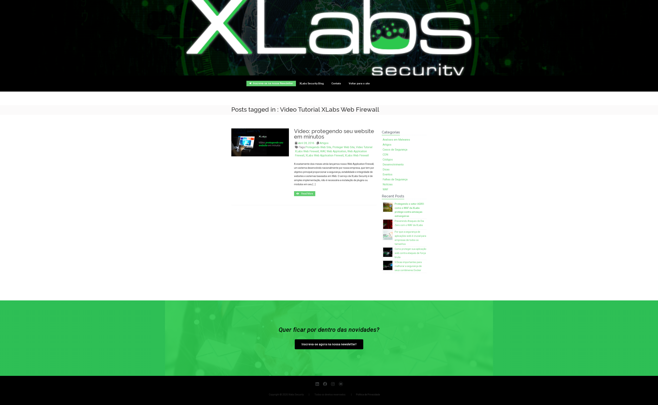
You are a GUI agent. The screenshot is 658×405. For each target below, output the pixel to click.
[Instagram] (333, 383)
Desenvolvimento (393, 164)
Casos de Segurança (395, 149)
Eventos (387, 174)
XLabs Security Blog (312, 83)
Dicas (386, 169)
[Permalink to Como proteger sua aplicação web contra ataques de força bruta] (388, 251)
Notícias (388, 184)
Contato (336, 83)
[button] (271, 83)
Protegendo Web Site (318, 147)
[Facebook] (325, 383)
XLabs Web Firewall (357, 155)
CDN (385, 154)
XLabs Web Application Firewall (325, 155)
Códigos (388, 159)
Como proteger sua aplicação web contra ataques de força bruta (410, 253)
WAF (322, 151)
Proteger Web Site (343, 147)
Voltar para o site (359, 83)
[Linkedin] (317, 383)
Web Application (336, 151)
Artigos (324, 143)
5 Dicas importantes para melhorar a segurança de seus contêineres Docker (408, 266)
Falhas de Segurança (395, 179)
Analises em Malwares (396, 139)
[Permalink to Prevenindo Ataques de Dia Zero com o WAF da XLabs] (388, 223)
